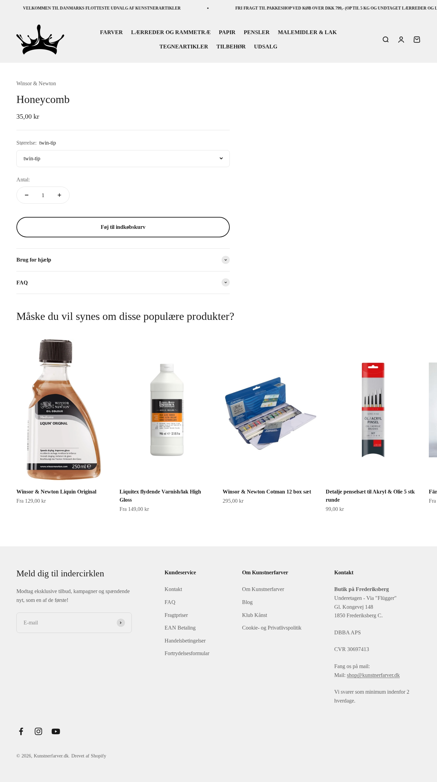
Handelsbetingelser (185, 641)
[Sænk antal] (27, 195)
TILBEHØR (231, 46)
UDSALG (265, 46)
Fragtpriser (176, 615)
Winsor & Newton (36, 83)
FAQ (170, 602)
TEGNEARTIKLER (183, 46)
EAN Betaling (180, 628)
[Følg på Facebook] (21, 731)
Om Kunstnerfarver (263, 589)
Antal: (23, 179)
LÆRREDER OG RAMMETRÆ (171, 32)
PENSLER (257, 32)
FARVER (111, 32)
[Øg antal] (59, 195)
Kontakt (173, 589)
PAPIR (227, 32)
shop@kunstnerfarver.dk (373, 675)
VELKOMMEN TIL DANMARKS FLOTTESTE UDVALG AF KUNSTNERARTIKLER (94, 8)
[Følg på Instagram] (38, 731)
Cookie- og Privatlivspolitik (271, 628)
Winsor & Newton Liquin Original (56, 492)
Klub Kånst (254, 615)
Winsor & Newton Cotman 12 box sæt (267, 492)
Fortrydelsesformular (187, 653)
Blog (247, 602)
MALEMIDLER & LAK (307, 32)
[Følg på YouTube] (55, 731)
